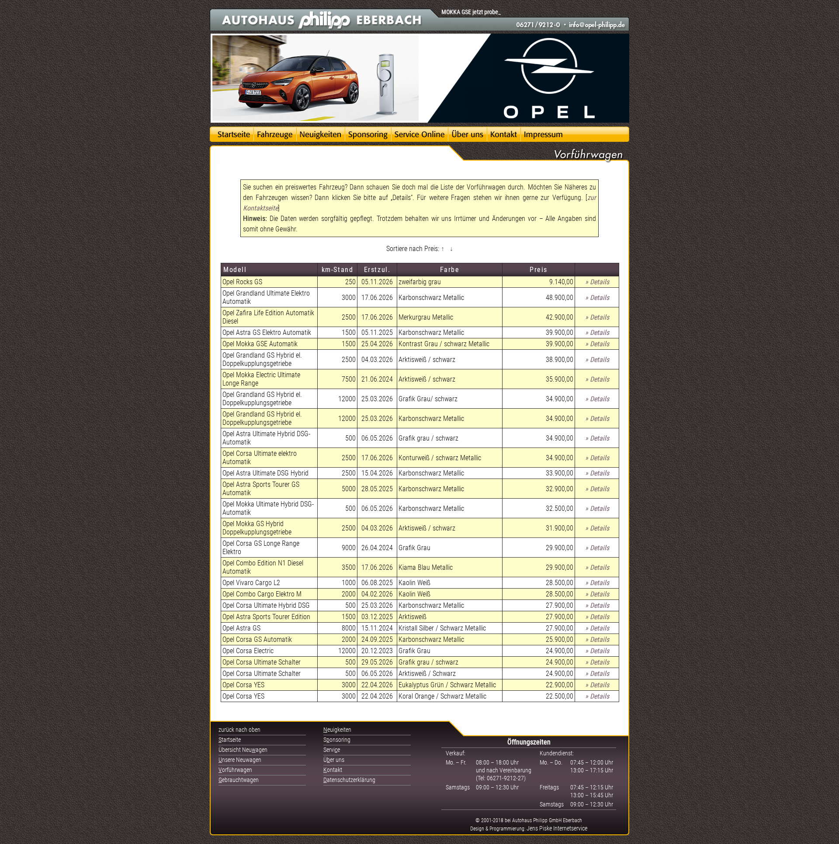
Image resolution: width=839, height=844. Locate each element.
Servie (331, 749)
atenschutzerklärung (349, 779)
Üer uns (333, 759)
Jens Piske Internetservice (557, 828)
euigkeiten (337, 729)
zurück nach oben (239, 729)
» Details (597, 282)
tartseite (229, 739)
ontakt (332, 769)
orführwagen (235, 769)
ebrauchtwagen (238, 779)
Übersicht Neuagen (242, 749)
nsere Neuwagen (239, 759)
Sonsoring (336, 739)
